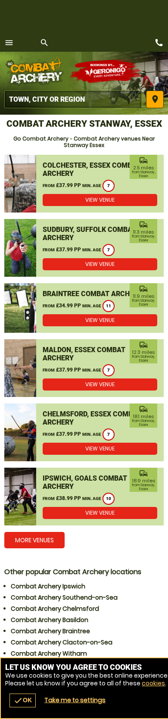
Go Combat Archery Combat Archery (36, 71)
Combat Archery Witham (49, 653)
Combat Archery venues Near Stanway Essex (109, 142)
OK (22, 700)
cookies (153, 683)
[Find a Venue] (73, 99)
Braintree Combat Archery (92, 294)
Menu (9, 42)
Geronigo (106, 71)
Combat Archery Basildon (49, 620)
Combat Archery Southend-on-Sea (64, 597)
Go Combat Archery (40, 138)
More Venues (34, 540)
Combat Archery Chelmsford (55, 608)
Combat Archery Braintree (50, 631)
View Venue (100, 199)
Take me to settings (75, 700)
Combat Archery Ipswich (48, 586)
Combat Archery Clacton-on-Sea (61, 642)
